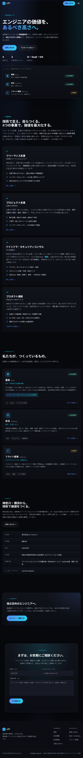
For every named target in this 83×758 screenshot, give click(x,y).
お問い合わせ (69, 3)
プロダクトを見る (12, 326)
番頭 (46, 257)
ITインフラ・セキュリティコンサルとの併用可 (23, 395)
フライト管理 (73, 740)
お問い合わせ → (10, 524)
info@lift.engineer (36, 753)
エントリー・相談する (17, 618)
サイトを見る (71, 403)
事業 (54, 732)
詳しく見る (9, 186)
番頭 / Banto (73, 732)
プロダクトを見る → (28, 48)
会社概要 (56, 736)
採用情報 (56, 740)
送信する (17, 701)
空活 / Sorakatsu (75, 736)
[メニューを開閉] (79, 3)
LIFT (8, 3)
